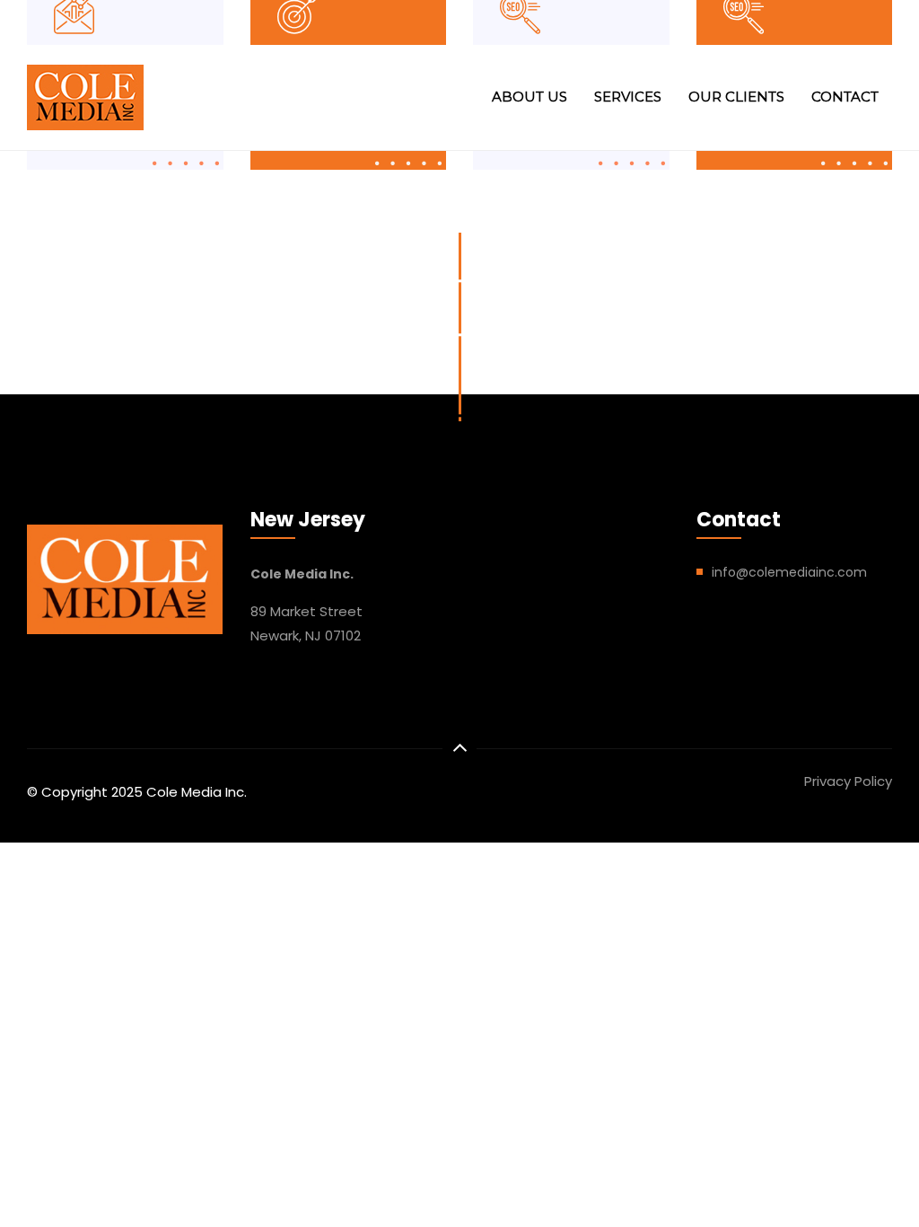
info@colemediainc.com (789, 572)
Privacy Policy (848, 781)
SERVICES (627, 96)
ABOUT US (529, 96)
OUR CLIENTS (736, 96)
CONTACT (845, 96)
